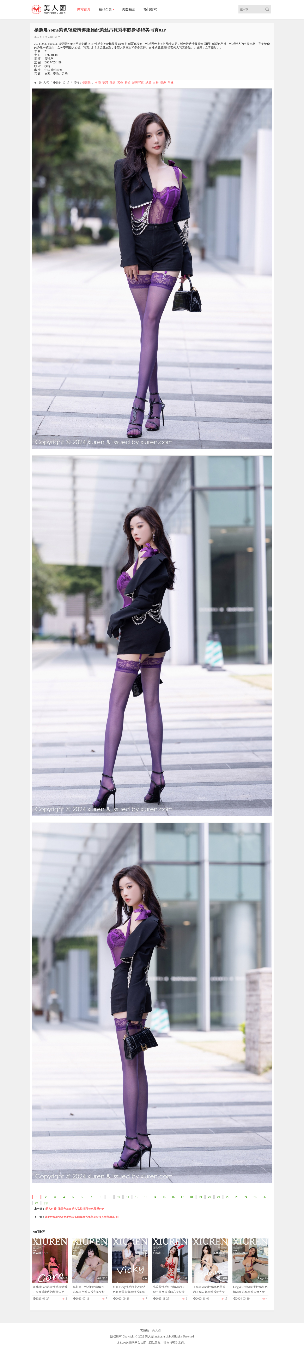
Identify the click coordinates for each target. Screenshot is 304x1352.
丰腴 (98, 82)
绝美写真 (138, 82)
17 (182, 1197)
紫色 (120, 82)
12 (136, 1197)
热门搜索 (150, 9)
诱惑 (105, 82)
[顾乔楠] (50, 1264)
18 (191, 1197)
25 (255, 1197)
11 (127, 1197)
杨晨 (148, 82)
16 (173, 1197)
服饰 (113, 82)
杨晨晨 (86, 82)
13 (145, 1197)
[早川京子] (90, 1264)
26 (264, 1197)
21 (218, 1197)
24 (245, 1197)
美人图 (38, 37)
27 (36, 1203)
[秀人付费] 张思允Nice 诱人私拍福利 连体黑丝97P (74, 1208)
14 (154, 1197)
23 (236, 1197)
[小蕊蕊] (170, 1264)
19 (200, 1197)
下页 (45, 1203)
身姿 (127, 82)
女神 (156, 82)
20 (209, 1197)
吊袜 (171, 82)
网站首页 (83, 9)
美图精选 (128, 9)
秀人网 (49, 37)
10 (118, 1197)
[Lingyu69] (250, 1264)
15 (164, 1197)
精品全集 (105, 9)
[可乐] (130, 1264)
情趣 (163, 82)
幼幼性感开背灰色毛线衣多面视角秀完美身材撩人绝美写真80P (82, 1216)
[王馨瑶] (210, 1264)
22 (227, 1197)
